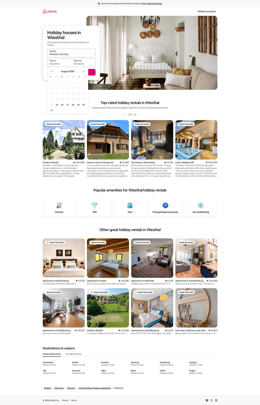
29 (78, 105)
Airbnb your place (207, 11)
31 (52, 110)
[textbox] (59, 63)
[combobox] (71, 54)
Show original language (151, 3)
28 (73, 105)
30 (83, 105)
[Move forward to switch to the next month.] (83, 71)
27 (67, 105)
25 (57, 105)
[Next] (135, 114)
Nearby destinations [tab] (52, 354)
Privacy (65, 400)
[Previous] (125, 114)
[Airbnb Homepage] (50, 11)
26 (62, 105)
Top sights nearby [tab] (73, 354)
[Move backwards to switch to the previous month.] (52, 71)
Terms (73, 400)
